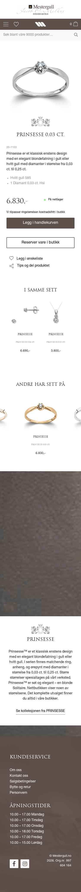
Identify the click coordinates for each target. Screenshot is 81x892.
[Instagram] (25, 863)
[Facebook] (14, 863)
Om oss (16, 770)
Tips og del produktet (33, 266)
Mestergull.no (62, 856)
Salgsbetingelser (23, 781)
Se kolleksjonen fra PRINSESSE (40, 711)
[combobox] (40, 35)
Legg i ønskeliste (30, 259)
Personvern (18, 793)
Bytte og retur (20, 787)
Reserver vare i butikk (40, 243)
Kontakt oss (19, 776)
